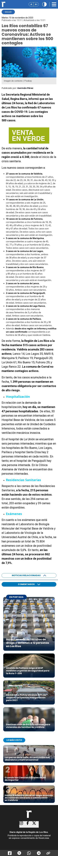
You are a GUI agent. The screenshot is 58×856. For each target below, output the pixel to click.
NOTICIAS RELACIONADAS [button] (26, 575)
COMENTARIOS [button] (26, 584)
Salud (8, 11)
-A (31, 4)
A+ (36, 4)
